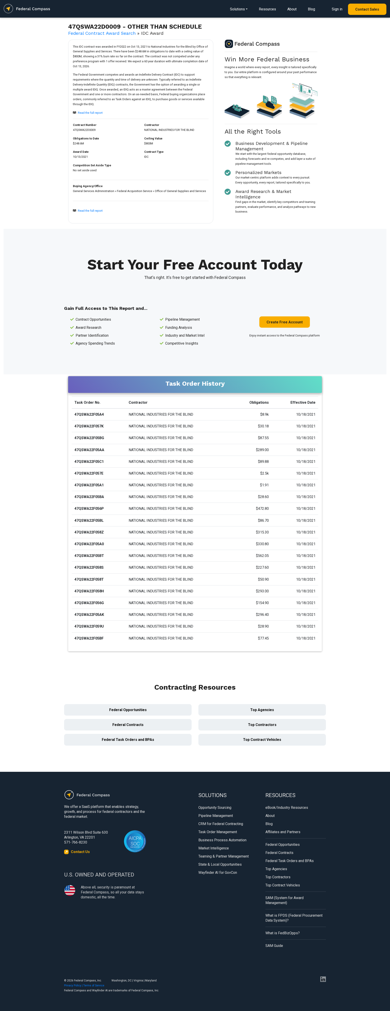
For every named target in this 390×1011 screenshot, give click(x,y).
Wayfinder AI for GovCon (217, 872)
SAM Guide (274, 946)
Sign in (337, 9)
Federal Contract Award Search (102, 33)
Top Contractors (262, 725)
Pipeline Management (215, 816)
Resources (267, 9)
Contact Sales (367, 9)
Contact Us (80, 852)
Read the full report (90, 112)
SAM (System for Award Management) (284, 900)
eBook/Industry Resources (286, 807)
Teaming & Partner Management (223, 856)
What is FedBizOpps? (282, 933)
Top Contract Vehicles (262, 739)
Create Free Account (285, 322)
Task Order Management (217, 832)
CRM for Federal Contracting (220, 824)
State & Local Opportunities (220, 864)
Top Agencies (262, 710)
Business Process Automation (222, 840)
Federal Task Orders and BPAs (128, 739)
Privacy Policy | (73, 985)
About (292, 9)
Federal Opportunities (128, 710)
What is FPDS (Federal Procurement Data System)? (294, 918)
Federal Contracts (128, 725)
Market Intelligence (213, 848)
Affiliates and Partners (282, 832)
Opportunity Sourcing (214, 807)
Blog (311, 9)
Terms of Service (93, 985)
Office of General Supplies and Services (180, 191)
